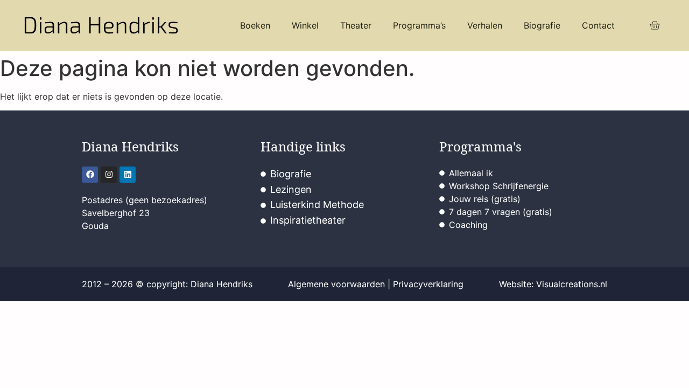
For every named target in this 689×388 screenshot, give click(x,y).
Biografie (542, 25)
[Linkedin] (127, 175)
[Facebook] (90, 175)
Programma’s (419, 25)
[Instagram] (109, 175)
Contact (598, 25)
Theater (355, 25)
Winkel (305, 25)
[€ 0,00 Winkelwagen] (654, 25)
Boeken (255, 25)
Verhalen (484, 25)
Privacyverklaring (428, 284)
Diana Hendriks (130, 146)
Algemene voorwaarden (336, 284)
